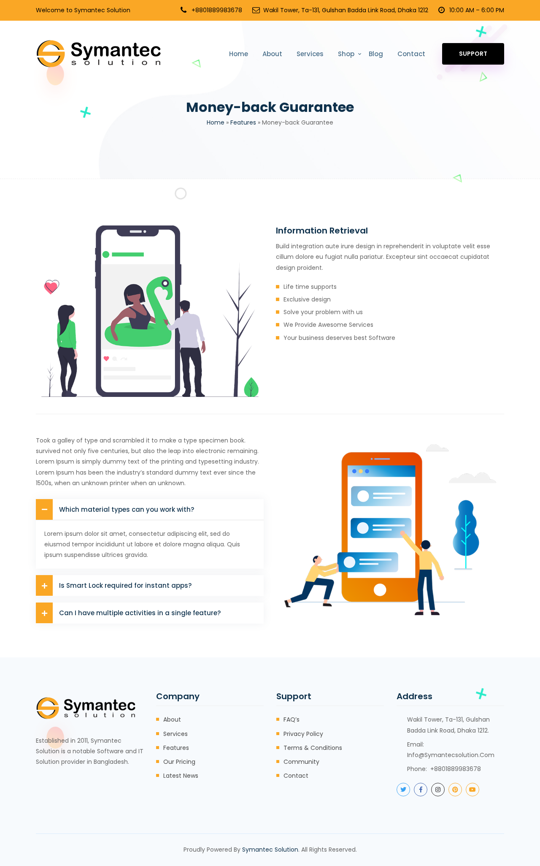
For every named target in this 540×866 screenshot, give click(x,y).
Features (243, 122)
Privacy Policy (303, 734)
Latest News (180, 775)
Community (301, 761)
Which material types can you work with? (126, 509)
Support (473, 53)
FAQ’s (292, 719)
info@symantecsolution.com (450, 755)
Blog (376, 53)
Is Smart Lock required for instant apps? (125, 585)
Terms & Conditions (313, 748)
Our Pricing (179, 761)
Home (238, 53)
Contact (411, 53)
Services (310, 53)
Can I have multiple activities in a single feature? (140, 612)
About (272, 53)
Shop (346, 53)
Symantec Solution (270, 849)
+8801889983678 (217, 10)
